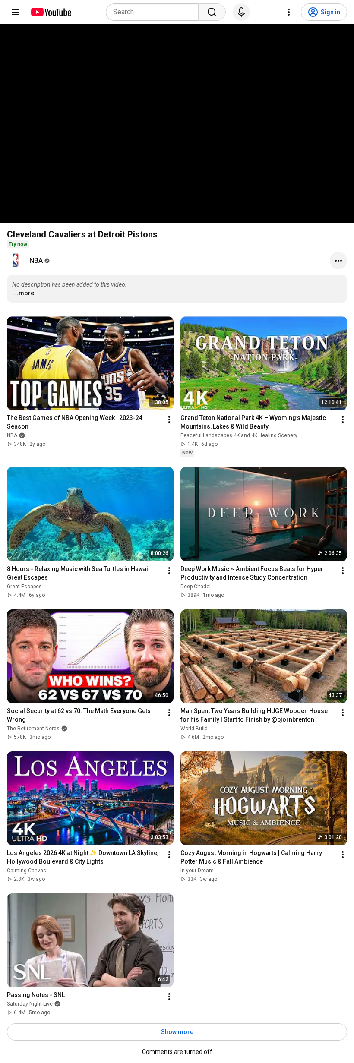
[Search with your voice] (241, 12)
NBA (36, 260)
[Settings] (289, 12)
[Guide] (15, 12)
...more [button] (23, 293)
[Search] (212, 12)
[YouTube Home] (50, 12)
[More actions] (338, 260)
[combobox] (154, 12)
